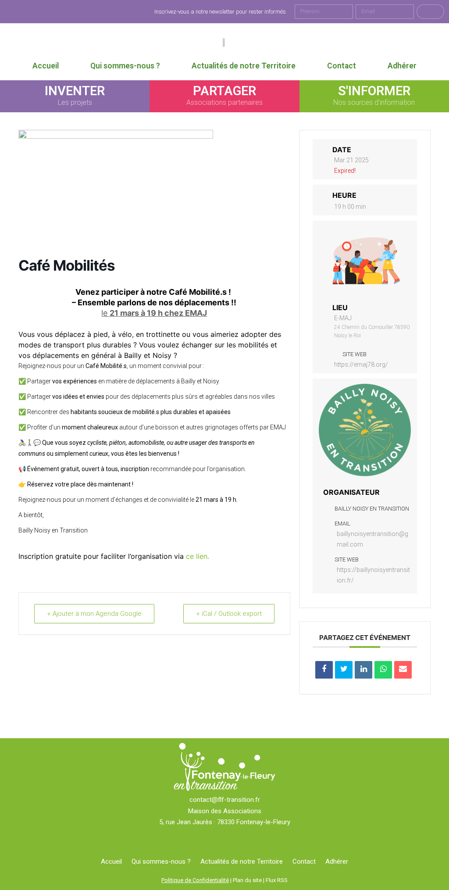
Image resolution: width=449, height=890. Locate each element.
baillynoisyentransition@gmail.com (372, 539)
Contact (341, 65)
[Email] (403, 670)
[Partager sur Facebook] (324, 670)
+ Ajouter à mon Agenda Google (94, 614)
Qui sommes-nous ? (125, 65)
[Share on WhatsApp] (383, 670)
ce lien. (197, 556)
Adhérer (402, 65)
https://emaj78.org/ (361, 364)
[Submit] (430, 11)
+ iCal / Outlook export (229, 614)
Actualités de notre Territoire (244, 65)
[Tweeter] (344, 670)
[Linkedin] (363, 670)
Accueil (45, 65)
